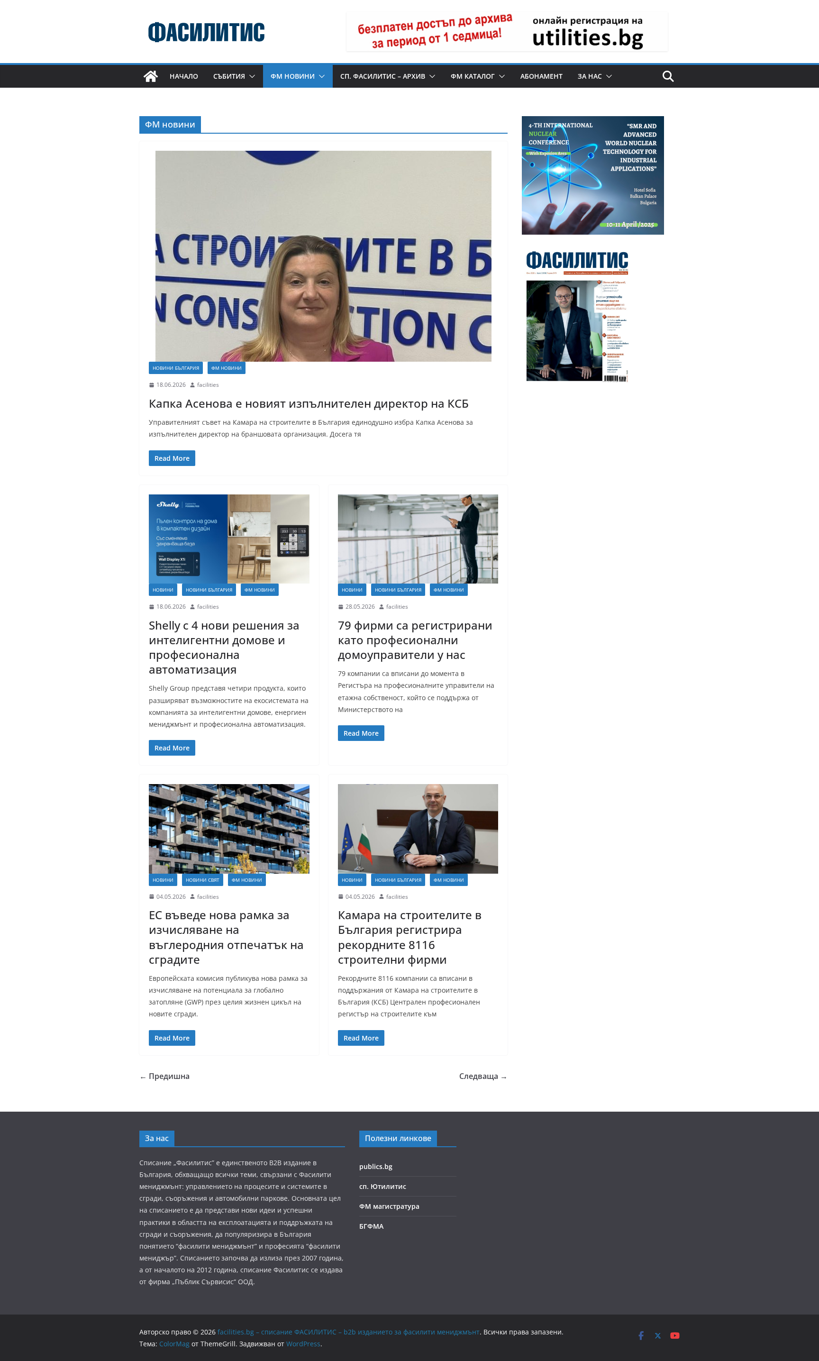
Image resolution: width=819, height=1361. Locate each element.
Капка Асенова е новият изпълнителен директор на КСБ (309, 403)
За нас (590, 76)
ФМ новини (293, 76)
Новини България (176, 368)
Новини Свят (202, 880)
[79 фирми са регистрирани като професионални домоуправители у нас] (418, 539)
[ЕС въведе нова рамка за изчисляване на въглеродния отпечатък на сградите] (229, 828)
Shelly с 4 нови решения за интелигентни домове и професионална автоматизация (224, 647)
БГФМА (371, 1226)
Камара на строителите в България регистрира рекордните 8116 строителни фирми (410, 937)
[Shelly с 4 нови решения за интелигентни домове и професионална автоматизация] (229, 539)
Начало (184, 76)
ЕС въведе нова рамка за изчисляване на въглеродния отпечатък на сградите (226, 937)
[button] (250, 76)
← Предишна (164, 1076)
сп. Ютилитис (382, 1186)
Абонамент (541, 76)
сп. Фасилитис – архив (382, 76)
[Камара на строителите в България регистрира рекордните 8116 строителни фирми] (418, 828)
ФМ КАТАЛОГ (473, 76)
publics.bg (375, 1166)
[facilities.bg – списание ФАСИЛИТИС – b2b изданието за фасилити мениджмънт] (150, 76)
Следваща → (483, 1076)
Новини (163, 589)
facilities (208, 385)
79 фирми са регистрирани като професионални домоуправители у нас (415, 639)
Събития (229, 76)
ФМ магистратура (389, 1206)
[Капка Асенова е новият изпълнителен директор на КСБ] (323, 256)
